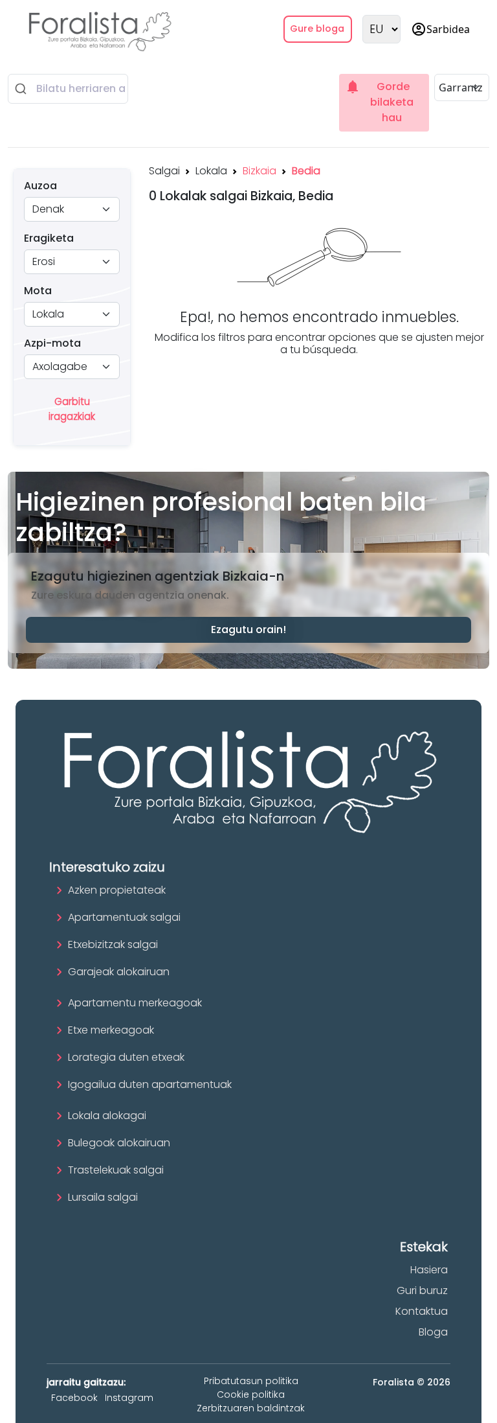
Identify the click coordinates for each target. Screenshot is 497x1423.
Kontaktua (421, 1311)
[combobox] (68, 89)
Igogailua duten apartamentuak (150, 1084)
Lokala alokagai (107, 1115)
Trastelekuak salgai (116, 1170)
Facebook (74, 1397)
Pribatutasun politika (251, 1380)
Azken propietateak (117, 890)
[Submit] (22, 89)
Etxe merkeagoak (111, 1030)
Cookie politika (251, 1394)
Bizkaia (259, 170)
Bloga (433, 1332)
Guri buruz (422, 1290)
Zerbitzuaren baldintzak (251, 1408)
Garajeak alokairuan (119, 971)
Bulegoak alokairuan (119, 1142)
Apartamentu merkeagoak (135, 1002)
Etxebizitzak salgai (113, 944)
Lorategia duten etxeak (126, 1057)
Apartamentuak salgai (124, 917)
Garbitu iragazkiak (72, 409)
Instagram (129, 1397)
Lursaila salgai (103, 1197)
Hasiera (429, 1269)
